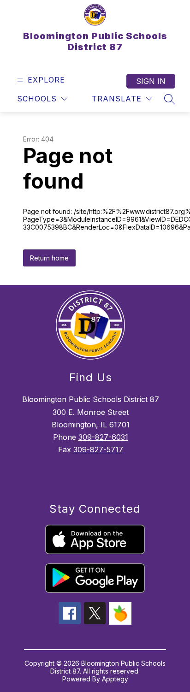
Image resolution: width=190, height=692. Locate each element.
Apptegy (115, 679)
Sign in (151, 81)
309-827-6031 (103, 437)
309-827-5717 (98, 449)
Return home (49, 258)
